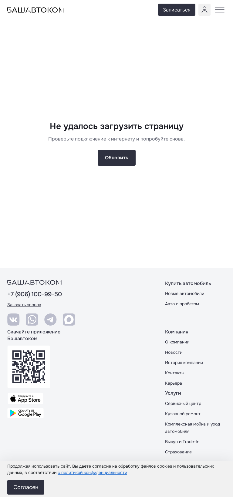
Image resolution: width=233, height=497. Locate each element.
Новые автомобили (184, 293)
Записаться (177, 10)
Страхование (178, 452)
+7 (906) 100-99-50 (34, 294)
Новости (173, 352)
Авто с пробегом (182, 303)
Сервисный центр (183, 403)
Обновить (116, 157)
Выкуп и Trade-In (182, 441)
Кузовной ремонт (183, 413)
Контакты (174, 373)
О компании (177, 342)
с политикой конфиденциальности (92, 472)
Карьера (173, 383)
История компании (184, 362)
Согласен (25, 487)
